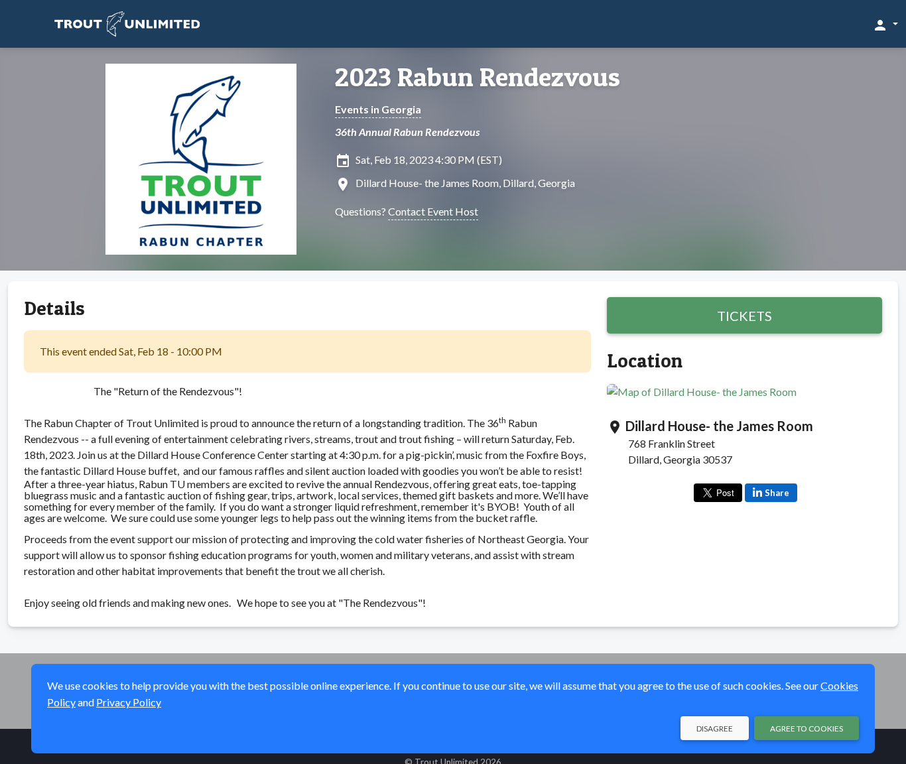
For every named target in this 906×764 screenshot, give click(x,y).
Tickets (744, 316)
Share (777, 492)
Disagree (714, 728)
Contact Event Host (433, 211)
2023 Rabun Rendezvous (477, 77)
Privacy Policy (128, 702)
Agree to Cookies (806, 728)
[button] (885, 24)
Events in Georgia (378, 109)
